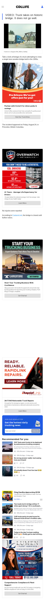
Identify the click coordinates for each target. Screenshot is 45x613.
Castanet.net (17, 215)
